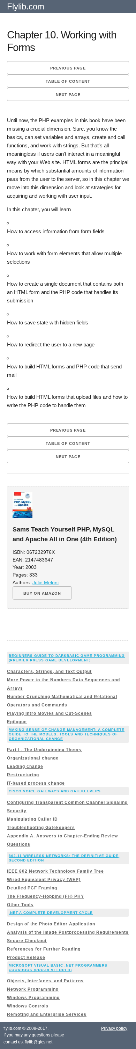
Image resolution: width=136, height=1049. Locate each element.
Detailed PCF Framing (32, 888)
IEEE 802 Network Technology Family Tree (55, 871)
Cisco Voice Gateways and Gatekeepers (55, 791)
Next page (68, 95)
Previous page (68, 68)
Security (17, 810)
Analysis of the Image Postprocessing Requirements (68, 932)
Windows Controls (27, 1006)
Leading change (25, 766)
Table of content (68, 81)
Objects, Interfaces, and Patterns (45, 980)
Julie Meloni (45, 582)
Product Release (26, 957)
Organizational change (33, 758)
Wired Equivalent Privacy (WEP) (44, 879)
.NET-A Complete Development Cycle (51, 913)
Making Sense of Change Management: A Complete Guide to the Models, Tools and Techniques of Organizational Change (66, 734)
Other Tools (20, 904)
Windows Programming (33, 997)
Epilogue (17, 721)
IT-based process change (36, 783)
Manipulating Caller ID (32, 819)
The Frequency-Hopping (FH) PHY (45, 896)
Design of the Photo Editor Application (51, 924)
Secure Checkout (27, 940)
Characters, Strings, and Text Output (49, 671)
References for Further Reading (44, 949)
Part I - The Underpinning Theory (44, 749)
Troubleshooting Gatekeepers (41, 827)
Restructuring (23, 774)
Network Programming (33, 989)
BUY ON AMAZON (42, 593)
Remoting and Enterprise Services (46, 1014)
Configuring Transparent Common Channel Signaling (67, 802)
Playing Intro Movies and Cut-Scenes (49, 713)
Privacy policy (114, 1028)
